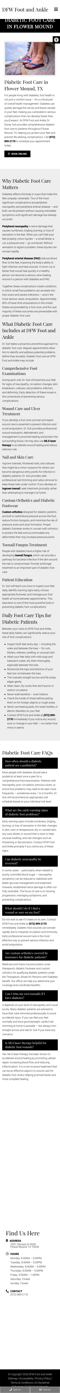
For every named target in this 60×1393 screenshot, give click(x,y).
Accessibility (26, 1378)
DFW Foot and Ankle (25, 9)
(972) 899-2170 (38, 923)
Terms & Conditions (21, 1382)
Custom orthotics (12, 511)
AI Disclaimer (42, 1382)
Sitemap (12, 1378)
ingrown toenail (11, 488)
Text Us (46, 1389)
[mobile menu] (56, 9)
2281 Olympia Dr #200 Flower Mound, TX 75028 (24, 1245)
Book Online (19, 154)
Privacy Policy (43, 1378)
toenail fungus (23, 555)
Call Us (17, 1389)
